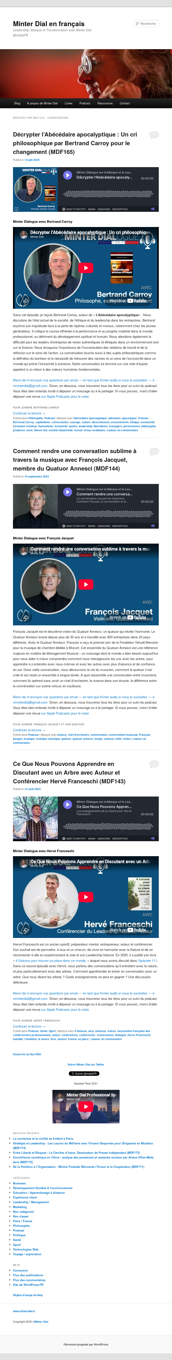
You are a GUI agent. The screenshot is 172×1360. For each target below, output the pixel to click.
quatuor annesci (83, 739)
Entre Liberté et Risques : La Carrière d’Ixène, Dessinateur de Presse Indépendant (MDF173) (76, 1152)
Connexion (20, 1270)
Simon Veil (40, 430)
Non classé (20, 1216)
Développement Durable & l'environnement (42, 1188)
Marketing (20, 1207)
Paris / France (22, 1221)
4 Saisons (80, 1031)
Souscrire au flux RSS (27, 1054)
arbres (112, 1031)
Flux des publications (28, 1275)
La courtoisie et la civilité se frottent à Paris (43, 1138)
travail (78, 430)
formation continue (25, 426)
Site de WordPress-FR (28, 1284)
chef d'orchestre (78, 735)
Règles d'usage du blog (28, 1295)
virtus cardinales (94, 430)
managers (115, 426)
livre (53, 1039)
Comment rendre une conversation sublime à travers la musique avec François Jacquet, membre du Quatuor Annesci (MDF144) (74, 459)
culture (86, 422)
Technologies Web (26, 1249)
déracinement (101, 422)
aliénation (114, 418)
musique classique (48, 739)
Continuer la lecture (29, 413)
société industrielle (61, 430)
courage (75, 422)
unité (118, 739)
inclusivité (61, 426)
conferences (70, 1035)
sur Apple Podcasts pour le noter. (65, 396)
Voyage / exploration (27, 1254)
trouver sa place (78, 1039)
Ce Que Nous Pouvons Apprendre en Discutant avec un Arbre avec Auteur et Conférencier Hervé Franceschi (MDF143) (69, 772)
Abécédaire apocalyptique (90, 418)
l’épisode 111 (147, 960)
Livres (69, 103)
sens (29, 430)
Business (19, 1183)
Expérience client (25, 1197)
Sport (52, 1031)
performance (131, 426)
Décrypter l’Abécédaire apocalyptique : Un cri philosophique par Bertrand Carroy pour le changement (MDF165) (75, 143)
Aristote (143, 418)
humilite (18, 1039)
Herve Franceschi (138, 1035)
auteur (56, 1035)
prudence (19, 430)
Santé (43, 1031)
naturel (62, 1039)
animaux (100, 1031)
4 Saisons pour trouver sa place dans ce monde (51, 960)
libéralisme (101, 426)
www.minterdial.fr (24, 1311)
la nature (43, 1039)
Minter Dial (41, 1322)
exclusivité (148, 422)
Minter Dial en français (49, 23)
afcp (91, 1031)
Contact (125, 103)
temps (99, 739)
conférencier (87, 1035)
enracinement (120, 422)
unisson (109, 739)
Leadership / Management (31, 1202)
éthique (134, 422)
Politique (19, 1235)
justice (73, 426)
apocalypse (129, 418)
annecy (62, 735)
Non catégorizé (23, 1211)
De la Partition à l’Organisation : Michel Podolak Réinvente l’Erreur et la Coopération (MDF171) (78, 1167)
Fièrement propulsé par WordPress (86, 1344)
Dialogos (120, 1035)
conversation (60, 422)
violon (127, 739)
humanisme (45, 426)
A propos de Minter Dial (42, 103)
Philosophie (35, 418)
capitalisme (42, 422)
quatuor (66, 739)
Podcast (85, 103)
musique (29, 739)
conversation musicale (123, 735)
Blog (17, 103)
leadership (85, 426)
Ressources (105, 103)
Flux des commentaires (29, 1280)
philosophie (148, 426)
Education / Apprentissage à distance (39, 1192)
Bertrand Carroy (23, 422)
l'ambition (30, 1039)
